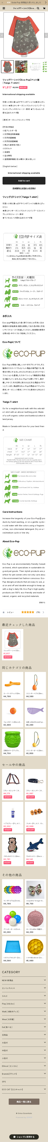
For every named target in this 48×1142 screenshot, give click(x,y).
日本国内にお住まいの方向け (24, 188)
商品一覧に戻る (24, 1101)
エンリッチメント (8, 988)
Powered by (21, 1117)
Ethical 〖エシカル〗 (10, 1066)
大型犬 (5, 1043)
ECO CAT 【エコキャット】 (12, 1089)
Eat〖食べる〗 (7, 1027)
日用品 (5, 1035)
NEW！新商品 (7, 980)
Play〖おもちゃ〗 (8, 1004)
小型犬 (5, 1058)
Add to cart (24, 180)
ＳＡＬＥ (5, 996)
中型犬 (5, 1050)
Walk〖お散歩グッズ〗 (10, 1011)
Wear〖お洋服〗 (8, 1019)
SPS (4, 1082)
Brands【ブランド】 (9, 1074)
